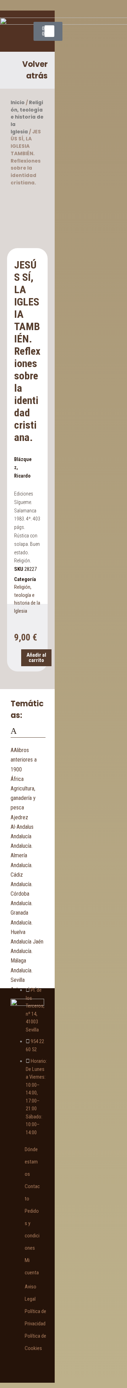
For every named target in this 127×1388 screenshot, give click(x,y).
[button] (49, 31)
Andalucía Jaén (27, 941)
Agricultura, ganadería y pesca (23, 798)
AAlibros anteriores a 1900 (24, 759)
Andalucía (21, 836)
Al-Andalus (22, 827)
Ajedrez (19, 817)
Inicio (18, 102)
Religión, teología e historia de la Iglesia (27, 117)
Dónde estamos (31, 1161)
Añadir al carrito (36, 657)
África (17, 779)
